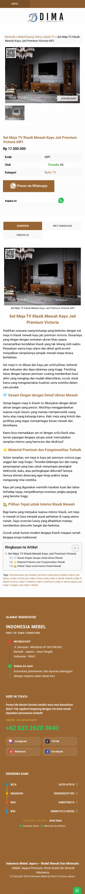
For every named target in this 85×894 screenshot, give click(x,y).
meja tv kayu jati (19, 578)
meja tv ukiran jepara (66, 581)
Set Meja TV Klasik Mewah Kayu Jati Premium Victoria (42, 553)
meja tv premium (45, 581)
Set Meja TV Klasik (20, 308)
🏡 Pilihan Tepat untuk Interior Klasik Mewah (37, 566)
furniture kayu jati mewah (23, 575)
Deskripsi (23, 226)
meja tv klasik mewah (61, 578)
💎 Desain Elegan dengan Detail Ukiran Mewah (38, 558)
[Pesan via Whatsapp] (53, 4)
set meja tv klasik (29, 585)
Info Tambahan (62, 226)
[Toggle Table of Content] (73, 548)
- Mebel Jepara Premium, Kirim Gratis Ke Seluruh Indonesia (42, 868)
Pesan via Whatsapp (31, 186)
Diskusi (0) (23, 235)
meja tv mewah (27, 581)
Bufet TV (50, 172)
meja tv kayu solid (39, 578)
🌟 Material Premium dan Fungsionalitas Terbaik (39, 562)
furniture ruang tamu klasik (52, 575)
